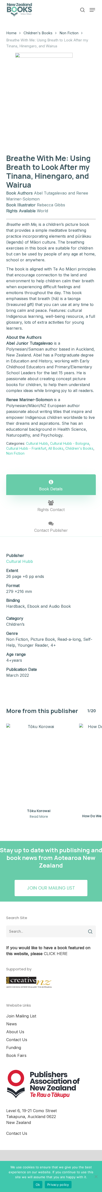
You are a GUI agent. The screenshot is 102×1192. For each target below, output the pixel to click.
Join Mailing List (21, 1016)
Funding (13, 1047)
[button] (92, 9)
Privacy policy (58, 1185)
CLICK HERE (56, 953)
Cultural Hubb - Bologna (69, 443)
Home (11, 33)
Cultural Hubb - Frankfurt (26, 448)
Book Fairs (16, 1055)
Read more (39, 816)
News (11, 1023)
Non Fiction (68, 33)
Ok (38, 1185)
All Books (55, 448)
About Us (15, 1031)
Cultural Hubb (37, 443)
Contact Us (16, 1039)
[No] (95, 1176)
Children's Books (38, 33)
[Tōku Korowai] (39, 765)
